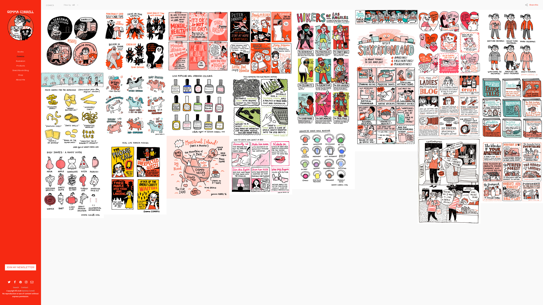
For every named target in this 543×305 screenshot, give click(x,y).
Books (20, 52)
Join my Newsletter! (20, 267)
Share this (533, 5)
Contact (24, 287)
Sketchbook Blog (20, 70)
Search (16, 287)
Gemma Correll (28, 291)
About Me (20, 80)
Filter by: (67, 5)
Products (20, 66)
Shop (20, 75)
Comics (20, 56)
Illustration (20, 61)
